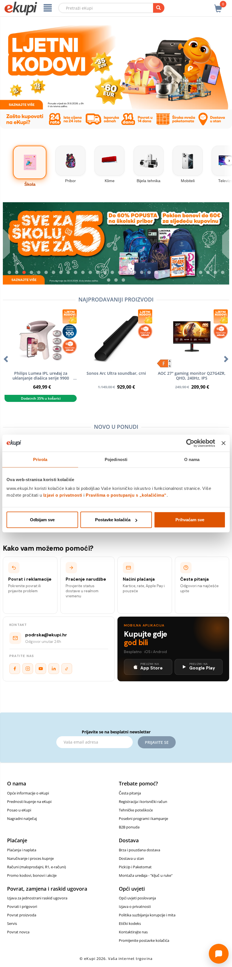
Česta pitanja (130, 793)
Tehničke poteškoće (136, 810)
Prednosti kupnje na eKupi (29, 801)
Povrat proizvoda (21, 915)
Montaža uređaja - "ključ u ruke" (146, 875)
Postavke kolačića (112, 519)
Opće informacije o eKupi (28, 793)
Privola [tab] (40, 459)
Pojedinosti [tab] (116, 459)
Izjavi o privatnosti (62, 495)
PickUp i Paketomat (135, 866)
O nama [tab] (192, 459)
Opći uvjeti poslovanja (137, 898)
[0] (218, 5)
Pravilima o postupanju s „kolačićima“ (126, 495)
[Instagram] (27, 668)
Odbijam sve (42, 519)
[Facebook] (14, 668)
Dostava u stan (131, 858)
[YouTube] (40, 668)
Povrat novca (18, 931)
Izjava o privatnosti (135, 906)
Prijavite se (157, 742)
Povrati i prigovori (22, 906)
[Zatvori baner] (223, 443)
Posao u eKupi (19, 810)
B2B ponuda (129, 827)
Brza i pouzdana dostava (139, 849)
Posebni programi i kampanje (143, 818)
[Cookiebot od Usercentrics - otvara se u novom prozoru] (190, 443)
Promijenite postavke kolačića (144, 940)
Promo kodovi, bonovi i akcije (32, 875)
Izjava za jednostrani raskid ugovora (37, 898)
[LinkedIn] (53, 668)
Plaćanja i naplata (21, 849)
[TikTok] (66, 668)
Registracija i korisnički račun (143, 801)
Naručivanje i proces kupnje (30, 858)
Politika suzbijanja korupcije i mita (147, 915)
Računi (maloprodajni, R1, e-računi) (36, 866)
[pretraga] (158, 8)
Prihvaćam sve (189, 519)
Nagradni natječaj (22, 818)
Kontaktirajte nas (133, 931)
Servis (12, 923)
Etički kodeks (130, 923)
